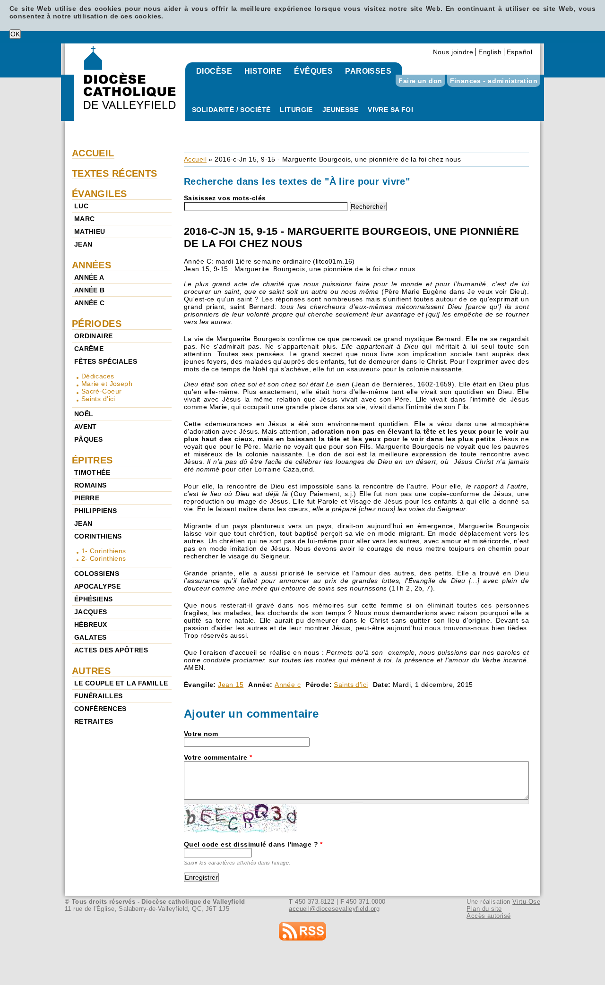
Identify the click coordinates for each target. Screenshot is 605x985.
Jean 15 (230, 684)
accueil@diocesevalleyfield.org (334, 908)
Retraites (93, 721)
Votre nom (201, 733)
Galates (90, 637)
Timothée (92, 472)
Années (92, 265)
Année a (89, 277)
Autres (91, 671)
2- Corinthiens (103, 558)
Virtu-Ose (526, 901)
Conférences (100, 708)
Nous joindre (453, 52)
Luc (81, 206)
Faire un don (420, 81)
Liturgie (296, 109)
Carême (89, 348)
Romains (90, 485)
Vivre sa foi (390, 109)
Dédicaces (97, 376)
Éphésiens (93, 599)
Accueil (195, 159)
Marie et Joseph (106, 383)
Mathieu (89, 231)
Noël (84, 414)
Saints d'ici (351, 684)
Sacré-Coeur (101, 391)
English (489, 52)
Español (519, 52)
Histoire (263, 71)
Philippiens (95, 510)
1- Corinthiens (103, 551)
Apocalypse (97, 586)
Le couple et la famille (121, 683)
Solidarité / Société (231, 109)
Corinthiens (98, 536)
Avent (85, 426)
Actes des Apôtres (111, 650)
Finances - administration (494, 81)
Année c (288, 684)
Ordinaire (93, 336)
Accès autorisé (488, 915)
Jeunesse (340, 109)
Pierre (87, 498)
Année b (89, 290)
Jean (83, 244)
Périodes (96, 323)
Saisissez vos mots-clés (225, 198)
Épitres (92, 460)
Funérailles (98, 696)
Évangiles (99, 193)
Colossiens (96, 573)
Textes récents (114, 173)
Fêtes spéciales (105, 361)
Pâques (88, 439)
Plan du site (484, 908)
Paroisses (368, 71)
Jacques (90, 612)
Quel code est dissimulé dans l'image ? (253, 844)
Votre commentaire (218, 757)
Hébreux (90, 624)
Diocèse (214, 71)
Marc (84, 219)
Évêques (313, 71)
